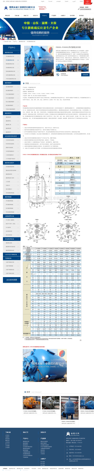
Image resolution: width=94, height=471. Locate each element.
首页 (10, 41)
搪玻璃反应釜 (22, 41)
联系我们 (81, 15)
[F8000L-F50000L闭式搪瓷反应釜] (70, 408)
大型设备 (43, 453)
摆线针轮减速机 (9, 147)
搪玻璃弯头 (8, 120)
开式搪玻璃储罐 (9, 200)
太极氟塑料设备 (9, 216)
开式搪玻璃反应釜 (10, 56)
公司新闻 (7, 447)
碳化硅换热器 (9, 234)
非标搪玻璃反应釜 (10, 67)
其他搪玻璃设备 (9, 239)
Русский (50, 1)
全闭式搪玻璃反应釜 (10, 75)
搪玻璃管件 (8, 113)
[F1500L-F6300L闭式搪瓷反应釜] (32, 402)
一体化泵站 (33, 468)
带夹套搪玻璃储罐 (10, 212)
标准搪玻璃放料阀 (10, 166)
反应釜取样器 (9, 231)
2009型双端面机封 (10, 151)
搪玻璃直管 (8, 117)
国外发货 (43, 452)
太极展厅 (7, 437)
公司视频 (7, 445)
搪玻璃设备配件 (9, 163)
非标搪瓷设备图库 (45, 445)
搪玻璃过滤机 (9, 242)
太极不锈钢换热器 (10, 269)
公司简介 (7, 435)
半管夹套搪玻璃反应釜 (11, 78)
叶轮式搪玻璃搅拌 (10, 94)
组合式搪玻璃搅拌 (10, 101)
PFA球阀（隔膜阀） (10, 220)
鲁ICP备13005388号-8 (76, 440)
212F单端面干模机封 (10, 158)
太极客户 (63, 15)
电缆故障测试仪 (53, 468)
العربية (74, 1)
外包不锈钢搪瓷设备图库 (46, 446)
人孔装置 (8, 181)
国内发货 (43, 450)
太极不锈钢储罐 (9, 265)
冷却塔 (39, 468)
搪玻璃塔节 (8, 132)
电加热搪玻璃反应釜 (10, 71)
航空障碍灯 (27, 468)
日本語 (81, 1)
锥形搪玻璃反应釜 (10, 63)
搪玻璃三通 (8, 124)
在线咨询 (85, 74)
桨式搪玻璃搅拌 (9, 86)
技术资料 (72, 15)
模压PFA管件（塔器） (11, 223)
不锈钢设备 (8, 258)
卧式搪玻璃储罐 (9, 208)
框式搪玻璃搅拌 (9, 105)
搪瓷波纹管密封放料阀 (11, 170)
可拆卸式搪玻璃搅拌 (10, 109)
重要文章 (7, 440)
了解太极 (16, 15)
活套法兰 (8, 185)
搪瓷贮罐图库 (44, 443)
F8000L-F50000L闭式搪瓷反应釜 (70, 421)
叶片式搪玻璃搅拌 (10, 98)
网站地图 (68, 442)
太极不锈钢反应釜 (10, 262)
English (42, 1)
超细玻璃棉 (61, 468)
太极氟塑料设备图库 (45, 448)
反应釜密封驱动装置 (11, 136)
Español (66, 1)
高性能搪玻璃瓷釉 (10, 192)
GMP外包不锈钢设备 (11, 254)
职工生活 (7, 444)
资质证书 (35, 15)
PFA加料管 (8, 227)
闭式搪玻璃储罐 (9, 204)
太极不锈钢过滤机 (10, 273)
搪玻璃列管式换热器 (10, 246)
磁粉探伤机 (67, 468)
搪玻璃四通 (8, 128)
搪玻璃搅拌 (8, 83)
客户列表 (43, 463)
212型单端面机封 (10, 155)
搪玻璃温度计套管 (10, 177)
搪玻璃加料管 (9, 174)
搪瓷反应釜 (74, 468)
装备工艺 (26, 15)
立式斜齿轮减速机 (10, 140)
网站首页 (7, 15)
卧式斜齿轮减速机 (10, 143)
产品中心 (44, 15)
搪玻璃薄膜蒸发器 (10, 250)
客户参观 (43, 461)
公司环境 (7, 442)
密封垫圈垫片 (9, 189)
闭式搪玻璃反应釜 (31, 41)
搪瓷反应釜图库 (44, 441)
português (59, 1)
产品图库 (53, 15)
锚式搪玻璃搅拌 (9, 90)
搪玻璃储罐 (8, 197)
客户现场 (43, 465)
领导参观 (7, 438)
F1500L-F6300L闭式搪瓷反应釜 (32, 411)
